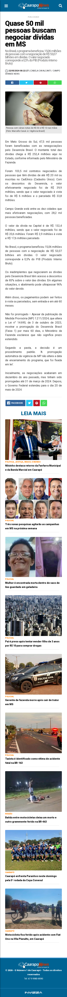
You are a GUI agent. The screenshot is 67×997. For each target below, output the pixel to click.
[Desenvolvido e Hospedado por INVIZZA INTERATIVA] (33, 992)
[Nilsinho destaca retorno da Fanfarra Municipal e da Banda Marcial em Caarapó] (33, 439)
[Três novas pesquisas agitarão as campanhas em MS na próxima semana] (33, 498)
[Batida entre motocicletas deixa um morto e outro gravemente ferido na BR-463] (33, 791)
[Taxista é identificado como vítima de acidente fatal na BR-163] (33, 732)
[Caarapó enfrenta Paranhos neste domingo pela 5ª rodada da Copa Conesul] (33, 850)
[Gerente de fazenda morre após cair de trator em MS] (33, 674)
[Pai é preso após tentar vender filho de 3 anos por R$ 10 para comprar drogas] (33, 615)
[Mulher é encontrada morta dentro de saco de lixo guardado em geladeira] (33, 556)
